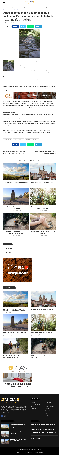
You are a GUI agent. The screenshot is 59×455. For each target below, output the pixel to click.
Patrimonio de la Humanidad (32, 139)
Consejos (33, 417)
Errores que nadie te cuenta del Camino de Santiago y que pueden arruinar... (18, 426)
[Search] (55, 2)
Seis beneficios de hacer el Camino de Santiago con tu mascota (42, 356)
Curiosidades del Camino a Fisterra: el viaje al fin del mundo (15, 333)
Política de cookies (39, 452)
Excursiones (48, 408)
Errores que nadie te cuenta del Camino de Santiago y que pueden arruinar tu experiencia (14, 310)
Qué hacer (33, 406)
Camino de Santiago (35, 404)
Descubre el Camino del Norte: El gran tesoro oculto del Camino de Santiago (14, 356)
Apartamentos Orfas (50, 417)
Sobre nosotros (48, 402)
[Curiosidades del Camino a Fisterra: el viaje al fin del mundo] (16, 196)
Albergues (47, 414)
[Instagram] (5, 416)
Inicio (4, 7)
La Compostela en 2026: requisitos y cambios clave (43, 309)
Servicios (33, 410)
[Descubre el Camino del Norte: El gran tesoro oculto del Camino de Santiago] (15, 346)
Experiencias (48, 410)
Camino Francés (7, 139)
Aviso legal (18, 452)
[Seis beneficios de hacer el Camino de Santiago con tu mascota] (16, 221)
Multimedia (33, 408)
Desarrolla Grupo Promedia (35, 449)
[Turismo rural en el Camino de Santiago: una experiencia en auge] (43, 196)
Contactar (47, 404)
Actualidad (33, 402)
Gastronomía (34, 412)
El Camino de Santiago (18, 139)
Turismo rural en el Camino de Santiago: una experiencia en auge (41, 333)
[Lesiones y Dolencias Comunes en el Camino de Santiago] (43, 221)
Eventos (32, 414)
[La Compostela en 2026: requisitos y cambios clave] (43, 171)
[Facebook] (2, 416)
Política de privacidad (27, 452)
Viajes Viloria (48, 412)
